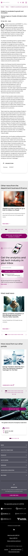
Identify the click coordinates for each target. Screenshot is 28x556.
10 (19, 229)
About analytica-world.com (14, 541)
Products (3, 455)
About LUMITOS (13, 538)
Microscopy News (14, 409)
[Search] (18, 2)
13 (5, 392)
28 (15, 394)
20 (15, 392)
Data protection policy (14, 551)
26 (12, 394)
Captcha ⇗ (20, 276)
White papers (4, 460)
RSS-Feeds (3, 475)
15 (8, 392)
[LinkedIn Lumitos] (14, 529)
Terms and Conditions (16, 549)
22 (18, 392)
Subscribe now (14, 495)
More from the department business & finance (14, 236)
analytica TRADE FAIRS (7, 450)
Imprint (6, 549)
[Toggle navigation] (26, 3)
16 (9, 392)
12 (22, 229)
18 (12, 392)
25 (22, 392)
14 (6, 392)
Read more (4, 284)
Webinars (3, 465)
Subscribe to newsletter (12, 271)
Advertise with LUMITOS (13, 535)
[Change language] (23, 2)
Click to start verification (14, 275)
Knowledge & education (7, 470)
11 (21, 229)
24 (21, 392)
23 (19, 392)
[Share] (21, 2)
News (2, 445)
